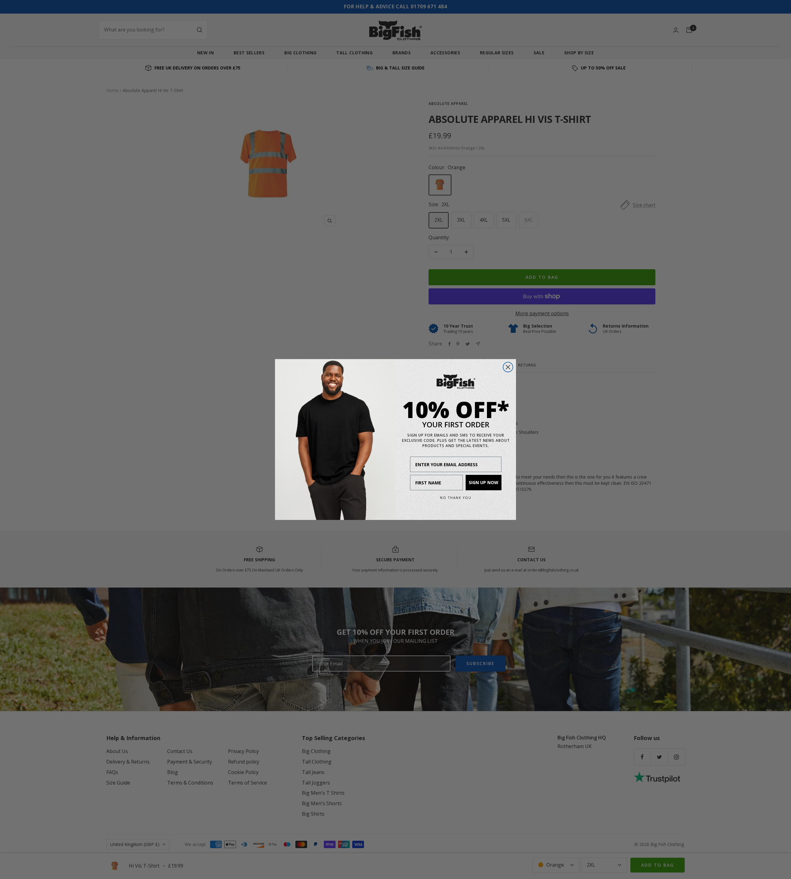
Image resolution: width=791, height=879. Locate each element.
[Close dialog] (508, 367)
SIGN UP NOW (483, 482)
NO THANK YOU (456, 498)
